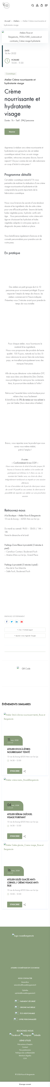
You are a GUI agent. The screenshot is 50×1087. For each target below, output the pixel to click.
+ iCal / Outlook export (25, 630)
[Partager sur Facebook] (6, 621)
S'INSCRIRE (14, 771)
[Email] (21, 621)
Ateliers (16, 21)
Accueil (7, 21)
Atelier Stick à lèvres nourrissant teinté (18, 751)
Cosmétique (10, 73)
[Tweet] (11, 621)
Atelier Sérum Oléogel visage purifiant (19, 816)
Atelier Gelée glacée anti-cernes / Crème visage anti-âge (23, 882)
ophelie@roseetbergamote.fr (25, 993)
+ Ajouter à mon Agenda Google (25, 636)
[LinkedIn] (16, 621)
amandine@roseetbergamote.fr (25, 985)
